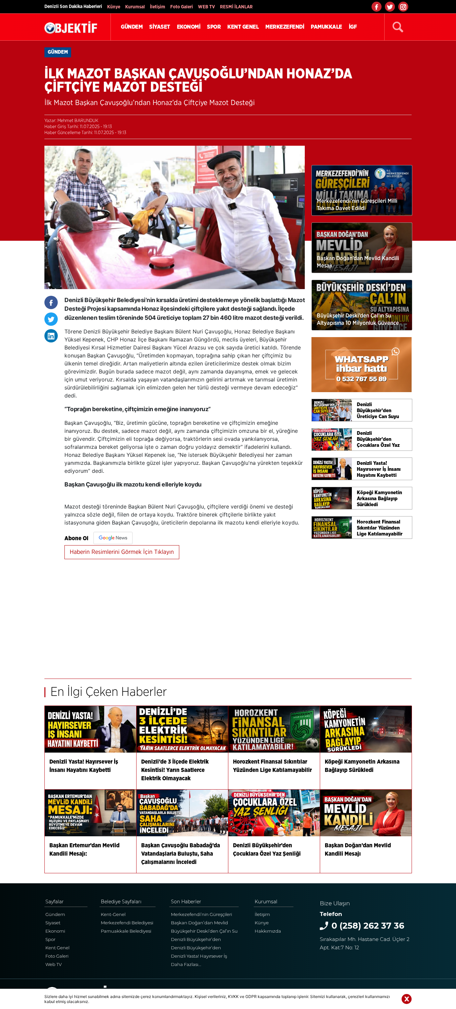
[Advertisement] (184, 615)
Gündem (55, 914)
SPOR (214, 27)
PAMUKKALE (326, 27)
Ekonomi (55, 931)
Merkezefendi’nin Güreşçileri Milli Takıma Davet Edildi (201, 915)
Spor (50, 939)
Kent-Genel (113, 914)
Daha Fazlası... (186, 964)
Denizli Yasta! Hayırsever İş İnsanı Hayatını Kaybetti (199, 956)
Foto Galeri (181, 7)
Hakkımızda (268, 931)
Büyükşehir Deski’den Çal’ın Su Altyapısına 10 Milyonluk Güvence (204, 931)
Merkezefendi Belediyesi (127, 922)
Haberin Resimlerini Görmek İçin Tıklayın (122, 552)
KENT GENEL (243, 27)
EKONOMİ (189, 27)
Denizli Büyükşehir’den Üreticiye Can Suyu (196, 940)
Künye (113, 7)
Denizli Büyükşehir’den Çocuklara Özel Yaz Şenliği (199, 948)
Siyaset (52, 922)
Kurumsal (135, 7)
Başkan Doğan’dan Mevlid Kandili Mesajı (199, 923)
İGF (353, 27)
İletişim (157, 7)
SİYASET (159, 27)
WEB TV (206, 7)
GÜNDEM (132, 27)
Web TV (53, 964)
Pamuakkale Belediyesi (126, 931)
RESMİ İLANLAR (236, 7)
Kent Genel (57, 947)
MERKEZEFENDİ (284, 27)
